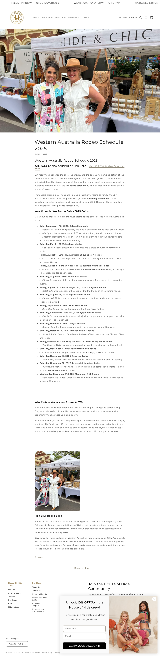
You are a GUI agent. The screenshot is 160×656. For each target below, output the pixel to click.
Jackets (11, 597)
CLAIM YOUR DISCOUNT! (84, 645)
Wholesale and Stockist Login (38, 610)
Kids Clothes (13, 607)
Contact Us (36, 591)
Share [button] (40, 557)
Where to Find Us (39, 594)
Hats (10, 603)
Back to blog (81, 568)
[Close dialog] (154, 599)
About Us (36, 587)
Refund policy (47, 652)
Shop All (11, 590)
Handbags (12, 600)
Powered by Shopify (32, 653)
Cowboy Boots (14, 593)
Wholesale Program (36, 604)
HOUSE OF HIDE (18, 653)
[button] (35, 17)
